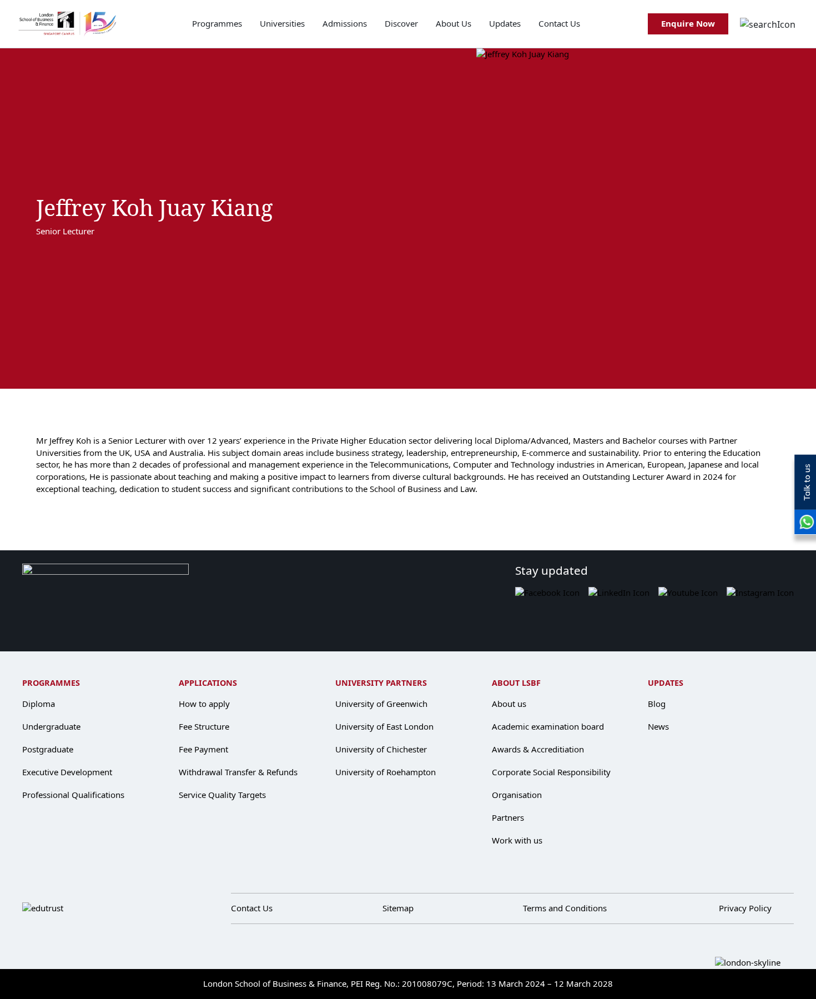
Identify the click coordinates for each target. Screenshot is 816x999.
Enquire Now (688, 23)
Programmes (217, 23)
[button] (768, 24)
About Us (453, 23)
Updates (505, 23)
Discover (401, 23)
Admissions (345, 23)
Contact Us (559, 23)
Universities (282, 23)
